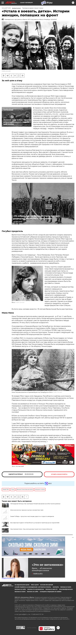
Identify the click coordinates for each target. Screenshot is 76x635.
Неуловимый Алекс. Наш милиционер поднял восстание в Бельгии (31, 529)
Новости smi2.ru (8, 578)
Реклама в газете (65, 587)
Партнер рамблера (31, 627)
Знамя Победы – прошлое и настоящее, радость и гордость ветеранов (32, 516)
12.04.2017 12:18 (6, 8)
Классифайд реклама (66, 589)
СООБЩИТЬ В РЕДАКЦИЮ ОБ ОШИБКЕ (50, 591)
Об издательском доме (22, 584)
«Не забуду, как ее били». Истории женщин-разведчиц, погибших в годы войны (37, 217)
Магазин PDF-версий (46, 584)
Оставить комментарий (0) (59, 474)
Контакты (56, 587)
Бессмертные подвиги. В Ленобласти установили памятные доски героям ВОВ (34, 522)
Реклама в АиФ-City (52, 589)
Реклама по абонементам (35, 589)
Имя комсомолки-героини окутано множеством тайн (26, 510)
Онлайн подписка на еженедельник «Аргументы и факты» (33, 587)
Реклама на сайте (20, 589)
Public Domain (6, 71)
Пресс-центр (35, 584)
